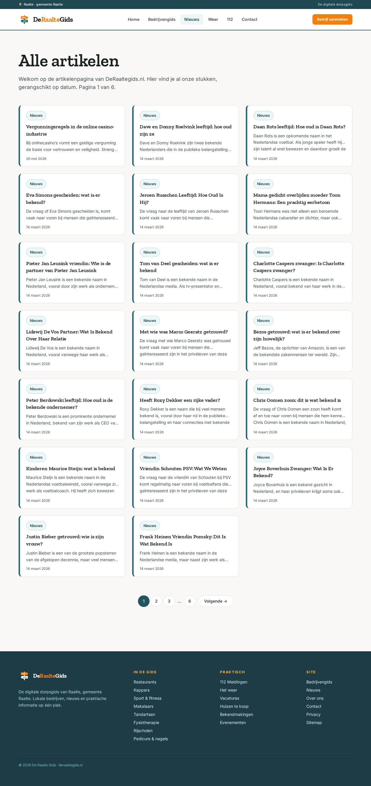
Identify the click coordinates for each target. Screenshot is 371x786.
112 (230, 19)
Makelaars (143, 706)
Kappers (142, 689)
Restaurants (145, 681)
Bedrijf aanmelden (332, 19)
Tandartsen (144, 714)
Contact (249, 19)
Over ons (314, 698)
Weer (213, 19)
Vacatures (229, 698)
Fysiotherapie (146, 722)
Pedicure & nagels (151, 738)
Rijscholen (143, 730)
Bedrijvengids (162, 19)
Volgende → (215, 601)
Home (133, 19)
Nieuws (191, 19)
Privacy (313, 714)
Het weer (228, 689)
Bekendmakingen (236, 714)
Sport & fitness (147, 698)
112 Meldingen (233, 681)
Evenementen (233, 722)
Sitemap (314, 722)
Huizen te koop (234, 706)
